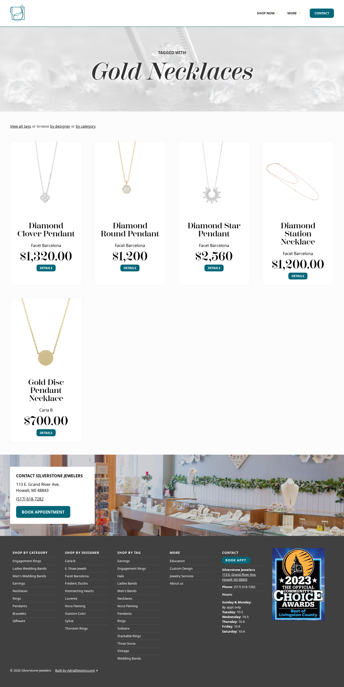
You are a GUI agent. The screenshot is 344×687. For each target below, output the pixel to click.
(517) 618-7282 (30, 499)
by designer (60, 126)
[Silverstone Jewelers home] (18, 13)
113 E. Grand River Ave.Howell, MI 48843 (239, 577)
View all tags (20, 126)
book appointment (43, 512)
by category (85, 126)
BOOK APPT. (236, 560)
